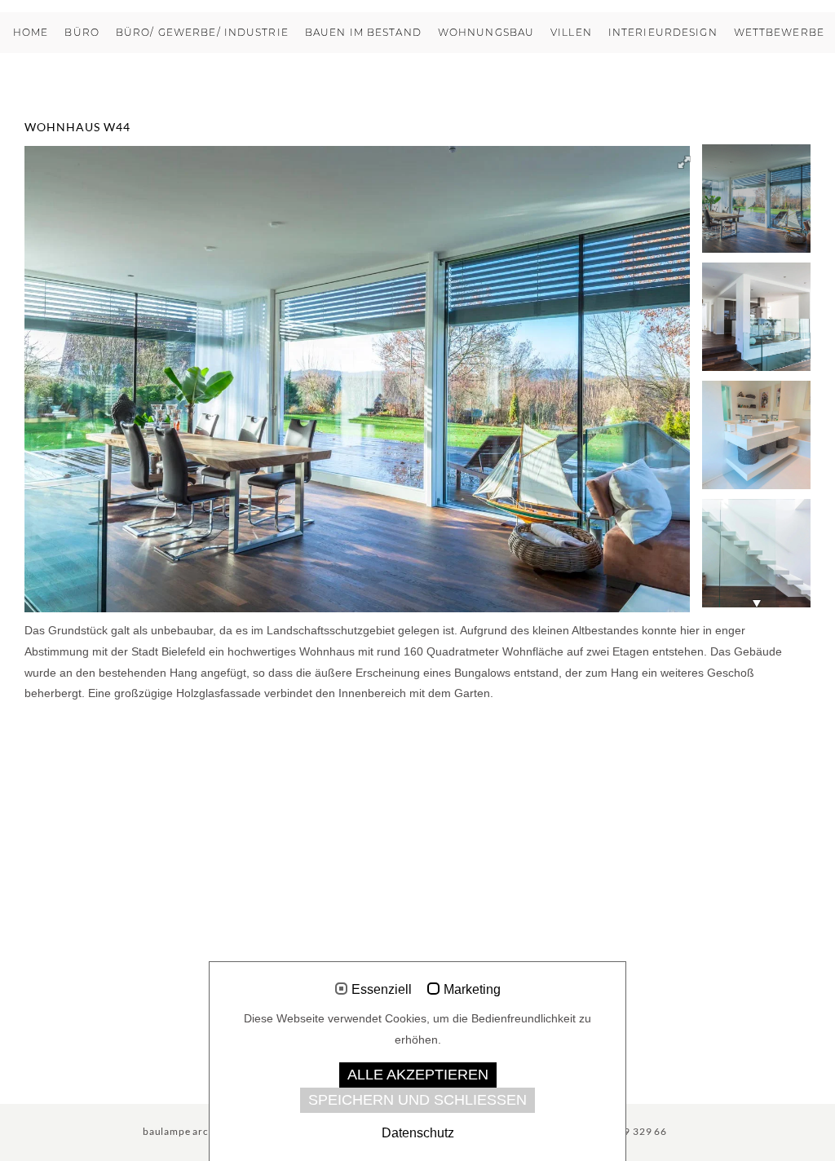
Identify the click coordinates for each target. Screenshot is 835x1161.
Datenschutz (418, 1133)
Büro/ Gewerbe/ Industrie (202, 32)
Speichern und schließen (417, 1100)
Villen (571, 32)
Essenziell (381, 989)
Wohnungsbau (486, 32)
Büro (81, 32)
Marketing (472, 989)
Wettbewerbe (779, 32)
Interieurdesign (663, 32)
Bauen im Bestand (363, 32)
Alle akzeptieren (417, 1074)
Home (30, 32)
